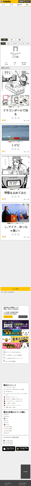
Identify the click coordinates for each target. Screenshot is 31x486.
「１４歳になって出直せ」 (10, 403)
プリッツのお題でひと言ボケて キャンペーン (13, 358)
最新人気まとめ (22, 484)
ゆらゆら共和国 (8, 426)
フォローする (8, 442)
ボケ (12, 39)
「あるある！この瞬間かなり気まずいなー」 (14, 399)
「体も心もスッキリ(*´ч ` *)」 (11, 397)
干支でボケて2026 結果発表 (9, 361)
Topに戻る (25, 471)
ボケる (11, 4)
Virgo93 (7, 414)
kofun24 (7, 416)
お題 (19, 39)
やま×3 (6, 422)
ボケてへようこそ (23, 316)
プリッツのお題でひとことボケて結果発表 (12, 355)
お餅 (4, 39)
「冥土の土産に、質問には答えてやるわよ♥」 (14, 389)
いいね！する (9, 440)
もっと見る (15, 289)
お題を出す (19, 4)
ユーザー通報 (15, 56)
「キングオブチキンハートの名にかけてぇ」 (14, 401)
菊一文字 (7, 424)
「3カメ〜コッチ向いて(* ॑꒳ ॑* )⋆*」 (13, 405)
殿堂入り (6, 484)
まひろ (6, 418)
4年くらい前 (26, 120)
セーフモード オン (8, 316)
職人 (27, 4)
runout (6, 420)
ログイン (28, 1)
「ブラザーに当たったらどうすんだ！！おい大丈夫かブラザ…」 (16, 394)
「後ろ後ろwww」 (9, 391)
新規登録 (21, 1)
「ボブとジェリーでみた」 (10, 387)
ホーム (3, 4)
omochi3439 (11, 292)
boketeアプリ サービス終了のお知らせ (11, 351)
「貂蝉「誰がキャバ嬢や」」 (11, 407)
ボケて (2, 292)
